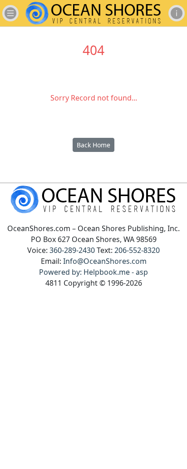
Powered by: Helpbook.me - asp (93, 272)
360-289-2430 (72, 250)
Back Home (93, 145)
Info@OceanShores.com (105, 261)
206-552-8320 (137, 250)
